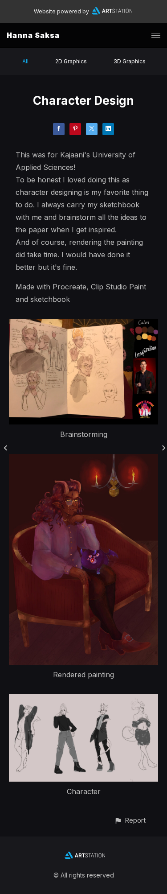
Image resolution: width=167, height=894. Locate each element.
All (25, 61)
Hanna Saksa (33, 35)
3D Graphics (130, 61)
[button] (129, 820)
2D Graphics (71, 61)
